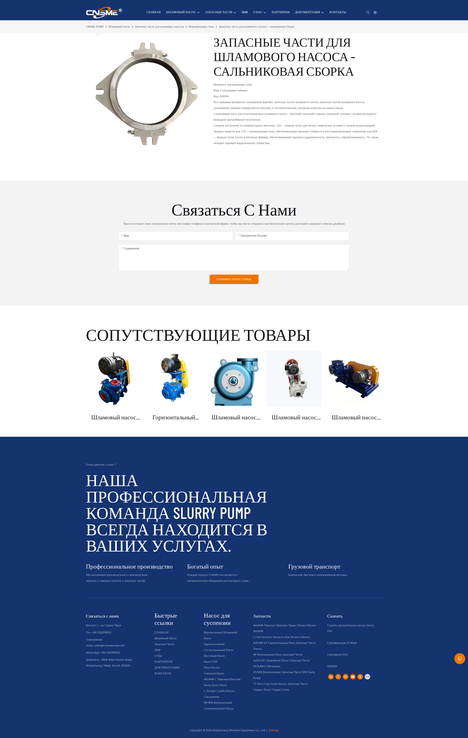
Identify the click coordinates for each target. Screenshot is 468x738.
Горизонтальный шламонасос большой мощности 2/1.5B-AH (173, 417)
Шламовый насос (119, 26)
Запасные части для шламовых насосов (159, 26)
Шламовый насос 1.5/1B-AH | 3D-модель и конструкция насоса (234, 417)
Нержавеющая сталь (201, 26)
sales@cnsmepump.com (110, 645)
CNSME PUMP (95, 26)
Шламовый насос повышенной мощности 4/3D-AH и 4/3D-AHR (113, 417)
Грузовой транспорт (314, 566)
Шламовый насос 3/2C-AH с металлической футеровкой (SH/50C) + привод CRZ (354, 417)
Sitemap (273, 730)
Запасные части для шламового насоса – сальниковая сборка (256, 26)
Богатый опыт (205, 566)
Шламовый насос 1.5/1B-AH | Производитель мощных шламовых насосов (294, 417)
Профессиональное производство (129, 566)
